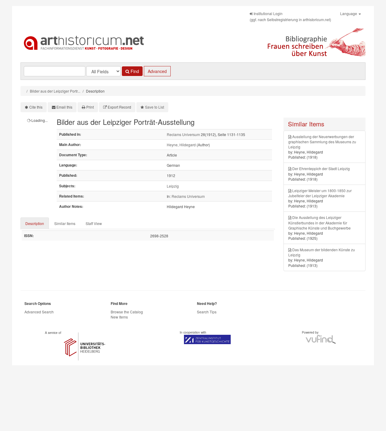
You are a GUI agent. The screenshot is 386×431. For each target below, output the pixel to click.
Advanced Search (39, 311)
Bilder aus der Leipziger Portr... (55, 90)
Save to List (154, 106)
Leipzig (173, 186)
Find (134, 71)
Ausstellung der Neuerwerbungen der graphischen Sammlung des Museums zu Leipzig (322, 141)
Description (34, 223)
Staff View (94, 223)
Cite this (36, 106)
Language (349, 13)
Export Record (119, 106)
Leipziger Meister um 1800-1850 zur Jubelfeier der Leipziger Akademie (320, 193)
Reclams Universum (183, 134)
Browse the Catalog (127, 311)
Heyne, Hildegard (181, 144)
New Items (119, 316)
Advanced (157, 71)
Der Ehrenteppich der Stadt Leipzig (321, 168)
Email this (64, 106)
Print (90, 106)
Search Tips (207, 311)
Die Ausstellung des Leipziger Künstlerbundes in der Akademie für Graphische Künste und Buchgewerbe (319, 222)
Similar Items (64, 223)
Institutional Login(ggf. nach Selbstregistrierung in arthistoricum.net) (290, 16)
